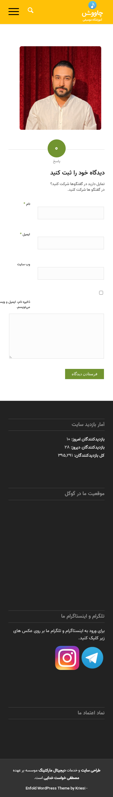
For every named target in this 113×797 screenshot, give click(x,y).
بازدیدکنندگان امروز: (87, 439)
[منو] (15, 12)
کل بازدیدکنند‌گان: (89, 455)
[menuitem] (29, 12)
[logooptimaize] (66, 12)
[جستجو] (29, 12)
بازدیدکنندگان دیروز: (87, 447)
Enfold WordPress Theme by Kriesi (55, 788)
